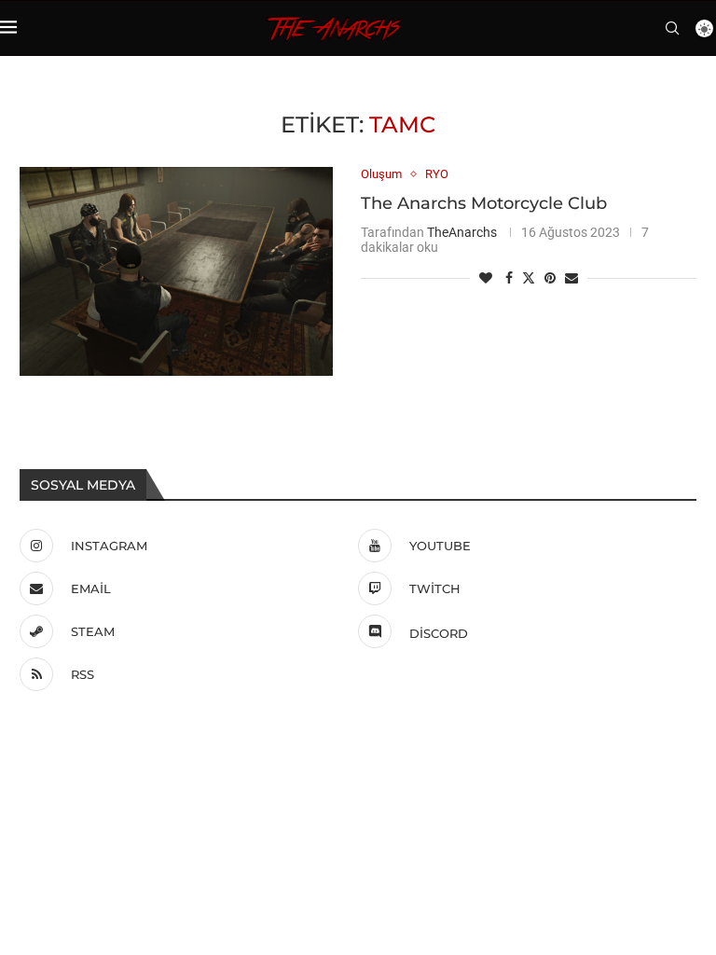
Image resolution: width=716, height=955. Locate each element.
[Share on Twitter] (528, 277)
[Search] (672, 28)
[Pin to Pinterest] (550, 277)
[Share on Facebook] (509, 277)
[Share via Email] (571, 277)
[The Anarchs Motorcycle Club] (176, 271)
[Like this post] (485, 277)
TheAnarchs (462, 232)
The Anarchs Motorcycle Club (484, 203)
